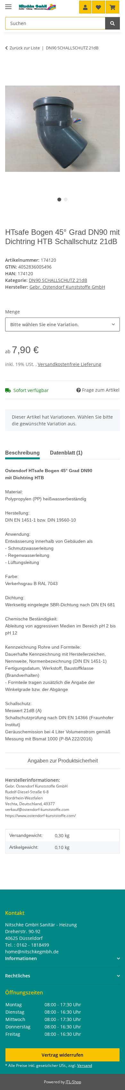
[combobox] (62, 324)
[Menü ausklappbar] (8, 4)
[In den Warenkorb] (10, 67)
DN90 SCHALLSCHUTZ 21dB (58, 280)
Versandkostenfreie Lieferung (69, 364)
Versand (84, 1065)
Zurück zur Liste (25, 48)
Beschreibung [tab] (22, 453)
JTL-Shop (73, 1082)
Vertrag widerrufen (62, 1055)
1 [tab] (59, 199)
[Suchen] (112, 23)
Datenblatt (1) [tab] (66, 453)
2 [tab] (66, 199)
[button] (85, 7)
